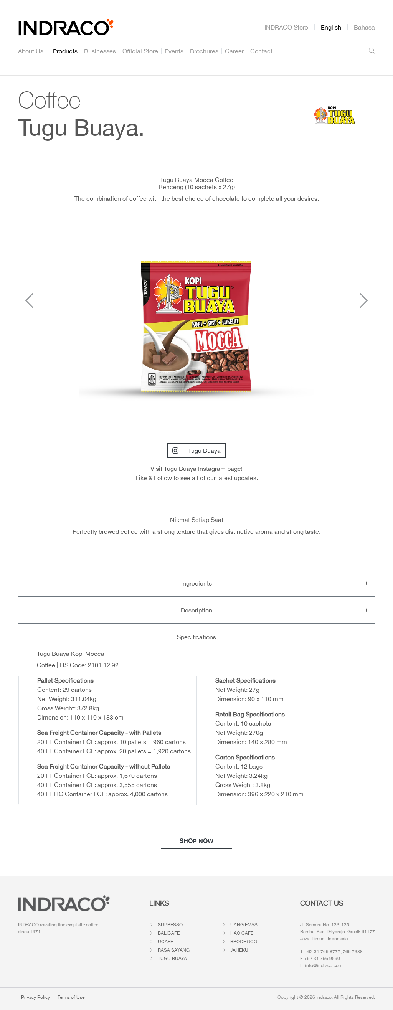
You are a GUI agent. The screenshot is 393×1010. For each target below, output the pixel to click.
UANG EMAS (244, 924)
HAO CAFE (241, 933)
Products (65, 51)
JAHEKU (239, 950)
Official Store (140, 51)
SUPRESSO (170, 924)
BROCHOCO (243, 941)
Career (234, 51)
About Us (30, 51)
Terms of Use (71, 997)
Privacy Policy (35, 997)
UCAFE (165, 941)
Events (174, 51)
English (331, 27)
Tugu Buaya (204, 450)
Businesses (100, 51)
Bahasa (364, 27)
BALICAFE (169, 933)
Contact (261, 51)
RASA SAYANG (174, 950)
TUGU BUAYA (172, 958)
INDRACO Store (286, 27)
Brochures (204, 51)
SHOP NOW (196, 840)
